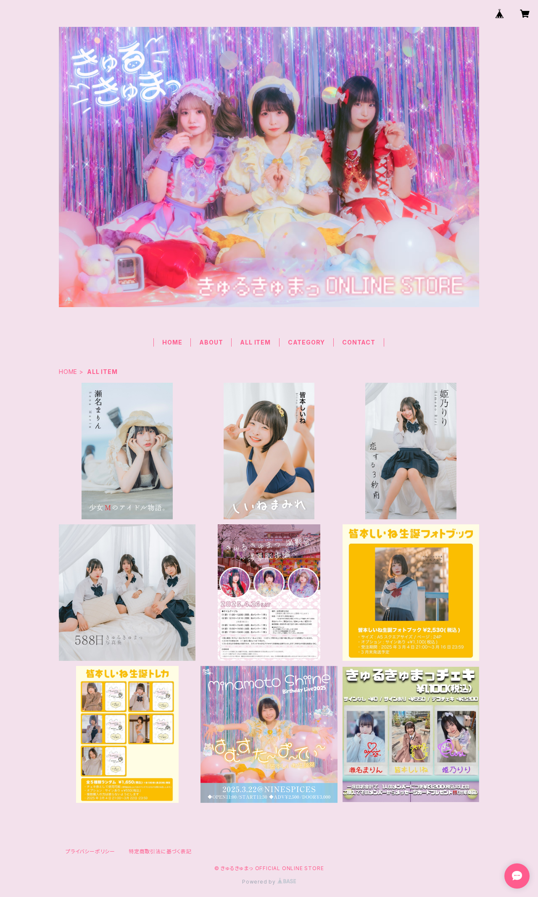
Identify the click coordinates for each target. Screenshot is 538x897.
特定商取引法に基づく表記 (160, 851)
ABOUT (211, 342)
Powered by (259, 882)
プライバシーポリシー (90, 851)
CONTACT (358, 342)
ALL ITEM (255, 342)
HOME (172, 342)
